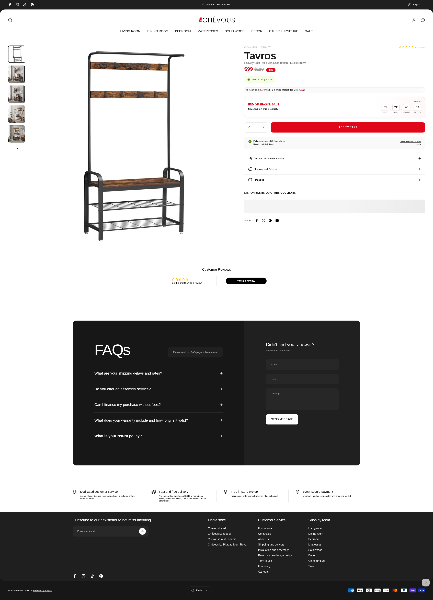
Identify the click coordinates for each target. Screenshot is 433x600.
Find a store (265, 528)
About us (263, 539)
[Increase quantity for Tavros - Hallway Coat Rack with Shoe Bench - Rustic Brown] (264, 127)
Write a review (246, 280)
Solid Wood (315, 550)
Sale (311, 566)
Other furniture (316, 560)
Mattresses (314, 544)
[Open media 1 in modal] (128, 146)
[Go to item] (16, 54)
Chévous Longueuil (219, 533)
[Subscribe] (142, 531)
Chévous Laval (217, 528)
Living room (315, 528)
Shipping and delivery (271, 544)
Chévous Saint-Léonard (222, 539)
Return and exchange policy (275, 555)
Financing (264, 566)
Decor (312, 555)
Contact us (264, 533)
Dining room (315, 533)
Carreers (263, 571)
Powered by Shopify (42, 590)
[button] (406, 47)
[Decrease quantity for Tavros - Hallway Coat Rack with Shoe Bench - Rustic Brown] (248, 127)
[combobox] (416, 4)
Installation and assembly (273, 550)
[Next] (220, 154)
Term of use (265, 560)
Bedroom (313, 539)
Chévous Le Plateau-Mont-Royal (227, 544)
